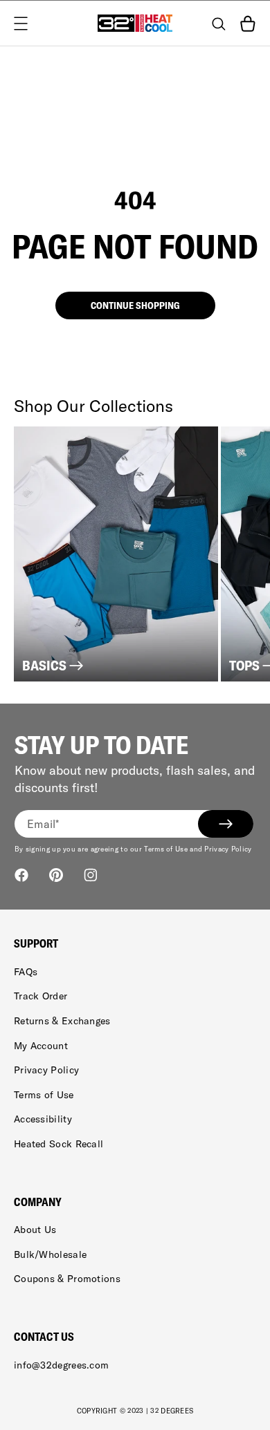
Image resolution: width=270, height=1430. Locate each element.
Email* (43, 824)
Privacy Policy (46, 1070)
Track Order (40, 996)
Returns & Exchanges (62, 1021)
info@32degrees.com (61, 1365)
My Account (41, 1045)
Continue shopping (135, 305)
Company (38, 1202)
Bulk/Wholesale (50, 1254)
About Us (35, 1229)
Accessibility (43, 1119)
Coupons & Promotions (67, 1278)
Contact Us (44, 1337)
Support (36, 943)
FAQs (25, 972)
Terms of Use (44, 1095)
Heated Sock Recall (58, 1144)
